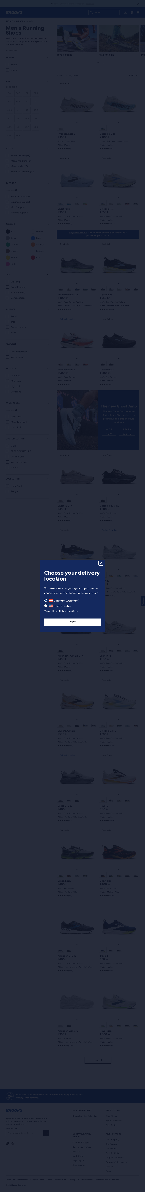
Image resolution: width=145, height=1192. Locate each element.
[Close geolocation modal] (101, 563)
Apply (72, 621)
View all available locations (61, 611)
